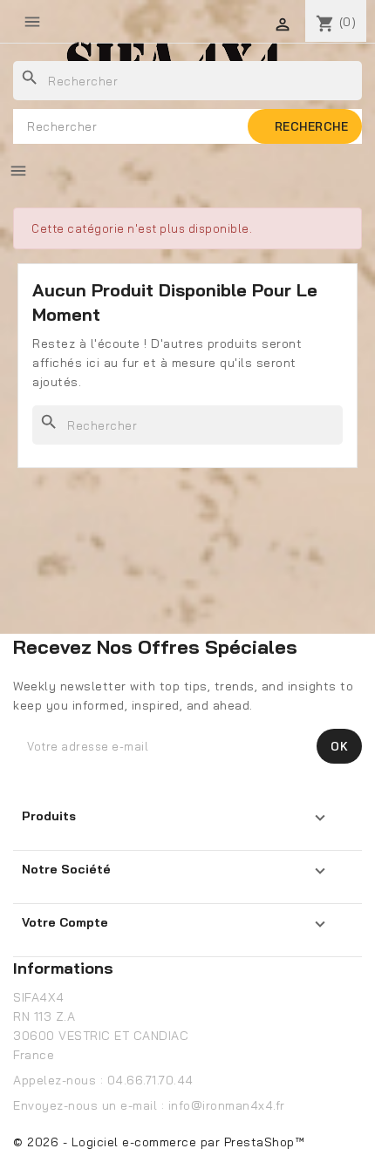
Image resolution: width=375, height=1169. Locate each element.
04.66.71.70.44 (150, 1080)
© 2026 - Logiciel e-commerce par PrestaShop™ (158, 1142)
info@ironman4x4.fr (226, 1105)
